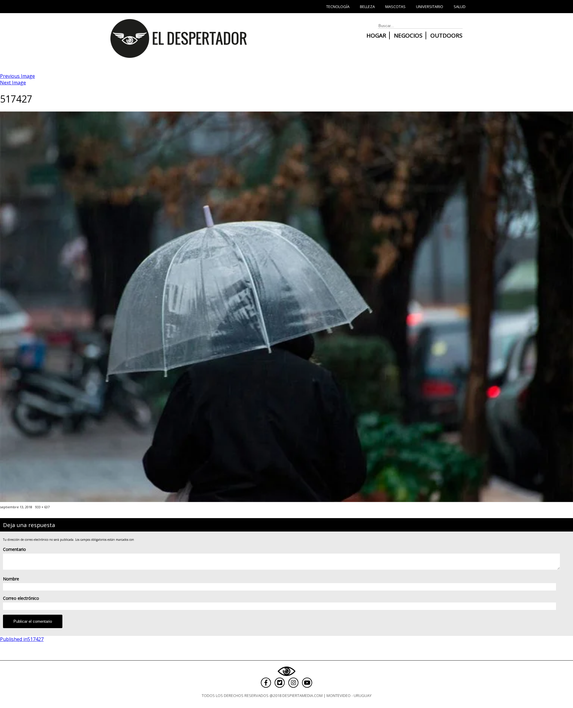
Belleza (367, 6)
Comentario (14, 549)
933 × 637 (42, 507)
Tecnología (337, 6)
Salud (460, 6)
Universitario (429, 6)
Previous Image (17, 76)
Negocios (408, 35)
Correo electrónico (21, 598)
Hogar (376, 35)
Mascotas (395, 6)
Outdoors (446, 35)
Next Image (13, 82)
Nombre (11, 579)
